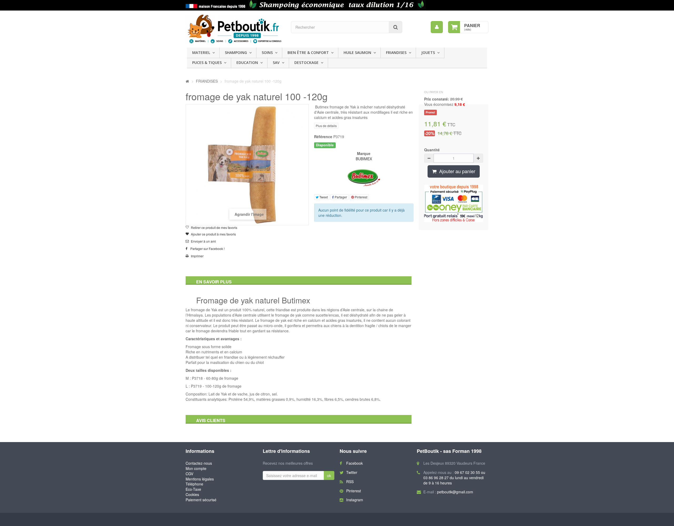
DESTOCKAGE (306, 62)
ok (329, 475)
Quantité (432, 149)
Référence (323, 136)
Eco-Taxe (193, 489)
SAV (276, 62)
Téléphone (194, 484)
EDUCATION (247, 62)
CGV (189, 473)
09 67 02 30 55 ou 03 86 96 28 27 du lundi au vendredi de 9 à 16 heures (454, 477)
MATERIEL (201, 52)
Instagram (354, 499)
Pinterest (360, 197)
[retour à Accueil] (187, 81)
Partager (340, 197)
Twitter (351, 472)
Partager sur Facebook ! (207, 249)
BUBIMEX (364, 158)
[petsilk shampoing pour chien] (337, 5)
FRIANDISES (396, 52)
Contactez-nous (199, 463)
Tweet (323, 197)
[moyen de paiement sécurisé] (453, 203)
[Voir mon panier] (454, 27)
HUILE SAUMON (357, 52)
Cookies (192, 494)
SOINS (267, 52)
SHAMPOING (236, 52)
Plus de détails (326, 125)
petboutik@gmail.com (455, 491)
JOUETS (428, 52)
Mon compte (196, 468)
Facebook (354, 463)
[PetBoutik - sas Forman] (234, 29)
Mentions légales (200, 479)
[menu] (437, 27)
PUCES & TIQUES (207, 62)
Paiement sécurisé (201, 499)
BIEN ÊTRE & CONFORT (308, 52)
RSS (350, 481)
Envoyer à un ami (203, 241)
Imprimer (197, 256)
